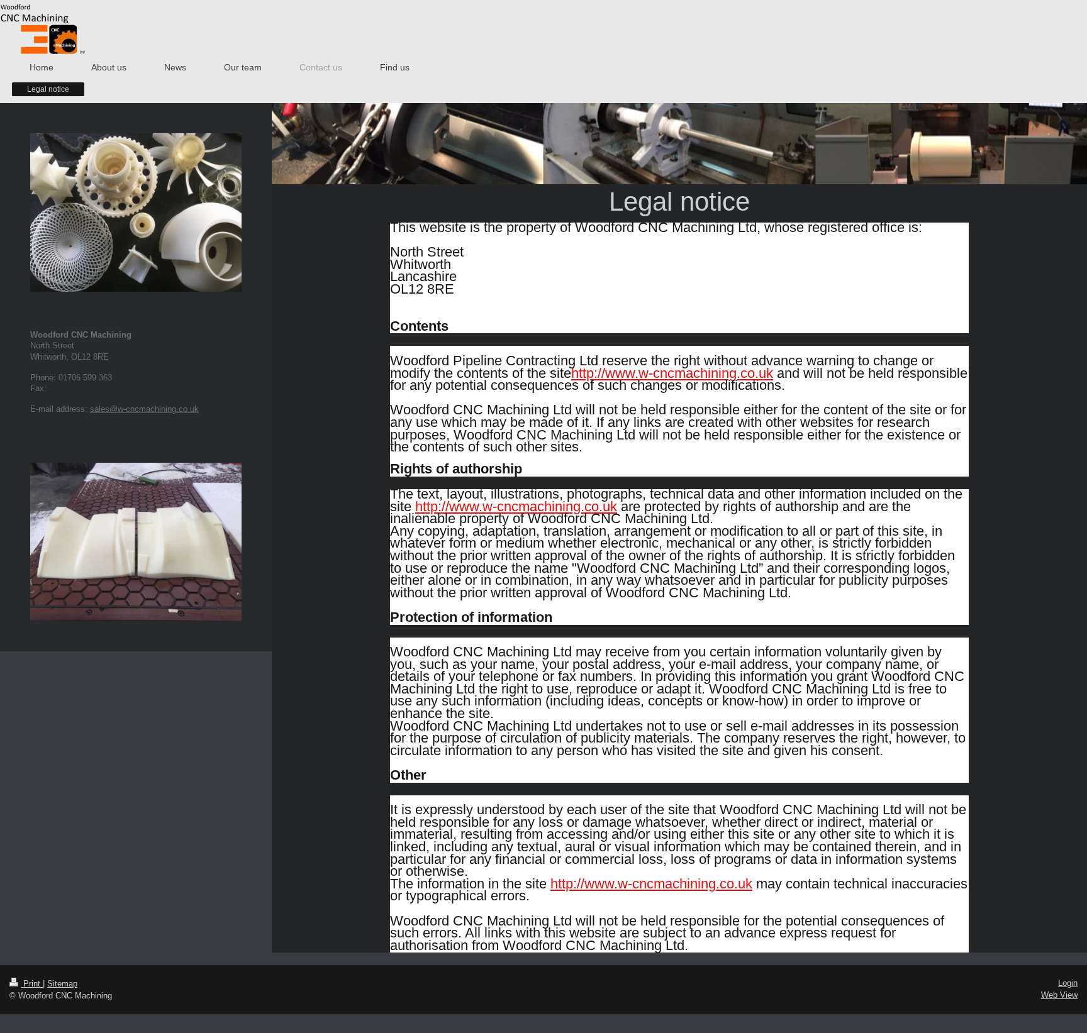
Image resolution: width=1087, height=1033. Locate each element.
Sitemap (62, 983)
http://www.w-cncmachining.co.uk (672, 373)
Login (1068, 983)
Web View (1059, 995)
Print (32, 983)
